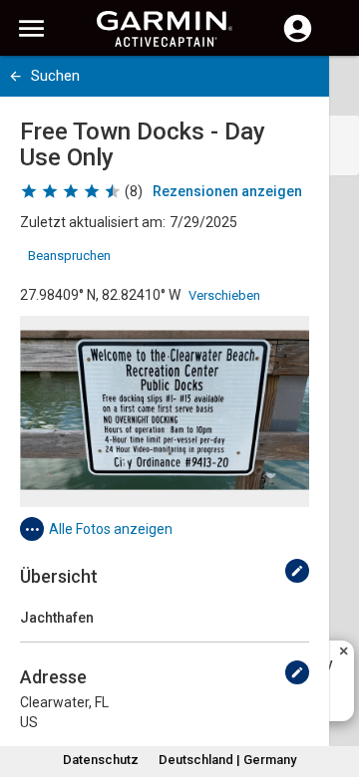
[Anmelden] (297, 40)
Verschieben (224, 295)
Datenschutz (101, 759)
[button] (334, 686)
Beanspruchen (69, 255)
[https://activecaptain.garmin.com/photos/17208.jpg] (164, 411)
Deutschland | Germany (227, 759)
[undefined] (297, 571)
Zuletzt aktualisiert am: (93, 222)
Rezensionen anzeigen (227, 191)
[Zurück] (15, 76)
